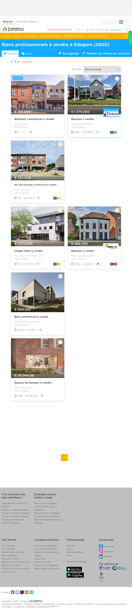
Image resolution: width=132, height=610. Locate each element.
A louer (17, 36)
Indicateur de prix (98, 36)
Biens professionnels (50, 36)
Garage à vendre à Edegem (16, 513)
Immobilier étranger (26, 21)
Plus (78, 29)
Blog (127, 36)
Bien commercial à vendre (31, 316)
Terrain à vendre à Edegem (15, 516)
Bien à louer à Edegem (45, 503)
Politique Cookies (33, 604)
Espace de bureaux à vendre (33, 382)
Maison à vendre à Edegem (15, 509)
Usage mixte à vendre (28, 250)
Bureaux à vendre (82, 119)
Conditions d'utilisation (12, 604)
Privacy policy (49, 604)
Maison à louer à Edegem (47, 513)
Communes (19, 607)
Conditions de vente (84, 604)
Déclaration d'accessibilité (38, 607)
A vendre (6, 36)
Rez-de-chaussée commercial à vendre (35, 184)
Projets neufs (30, 36)
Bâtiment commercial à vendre (34, 119)
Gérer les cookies (65, 604)
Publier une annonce (59, 29)
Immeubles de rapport (74, 36)
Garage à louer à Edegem (47, 516)
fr (127, 22)
